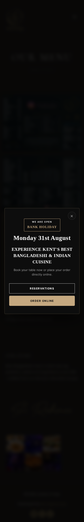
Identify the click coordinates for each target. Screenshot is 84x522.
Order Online (42, 300)
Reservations (42, 288)
